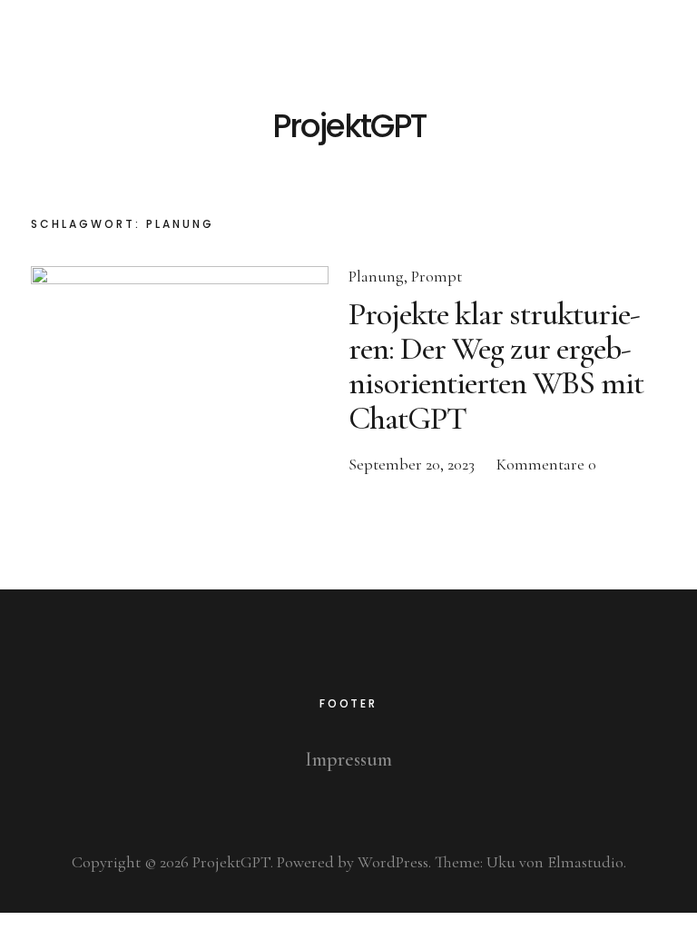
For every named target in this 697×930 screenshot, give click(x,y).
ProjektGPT (349, 126)
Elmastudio (585, 862)
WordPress (393, 862)
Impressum (348, 759)
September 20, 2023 (411, 464)
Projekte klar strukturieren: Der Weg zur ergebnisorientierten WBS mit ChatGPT (495, 365)
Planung (376, 276)
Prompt (436, 276)
